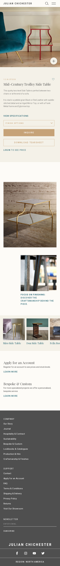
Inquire (29, 132)
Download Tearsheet (29, 142)
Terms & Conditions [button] (13, 488)
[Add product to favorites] (53, 79)
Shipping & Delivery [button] (12, 493)
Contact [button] (7, 473)
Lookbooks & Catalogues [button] (15, 449)
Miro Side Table (12, 343)
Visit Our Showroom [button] (13, 508)
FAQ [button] (5, 483)
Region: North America (30, 562)
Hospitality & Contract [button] (14, 434)
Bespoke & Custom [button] (12, 444)
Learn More (10, 372)
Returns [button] (7, 503)
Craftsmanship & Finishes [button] (15, 459)
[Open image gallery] (53, 60)
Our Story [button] (8, 424)
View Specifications (15, 116)
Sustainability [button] (9, 439)
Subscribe (9, 531)
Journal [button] (7, 429)
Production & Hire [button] (12, 454)
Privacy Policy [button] (10, 498)
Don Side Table (35, 343)
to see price (14, 150)
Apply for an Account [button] (13, 478)
